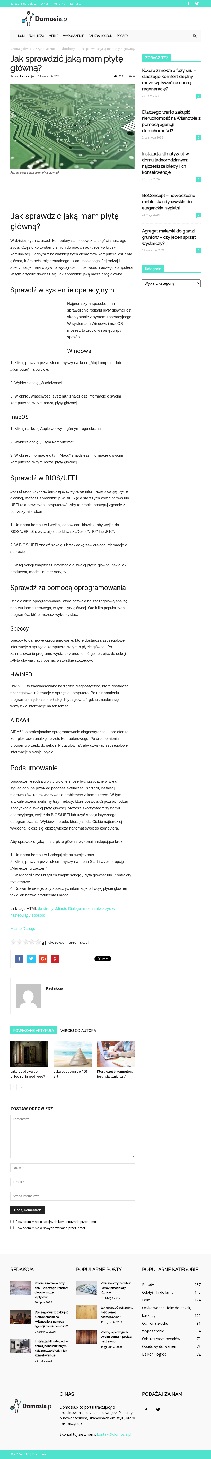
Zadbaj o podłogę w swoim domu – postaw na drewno (116, 1336)
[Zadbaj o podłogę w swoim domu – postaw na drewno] (86, 1337)
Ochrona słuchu (155, 1323)
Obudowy (67, 49)
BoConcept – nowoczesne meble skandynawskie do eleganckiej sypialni (168, 201)
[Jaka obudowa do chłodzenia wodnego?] (29, 1054)
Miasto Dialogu (22, 928)
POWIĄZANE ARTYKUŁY (33, 1031)
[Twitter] (197, 3)
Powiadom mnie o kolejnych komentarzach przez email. (57, 1222)
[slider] (25, 942)
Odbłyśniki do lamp (158, 1292)
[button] (194, 36)
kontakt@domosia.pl (114, 1434)
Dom (21, 36)
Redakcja (27, 76)
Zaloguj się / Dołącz (23, 3)
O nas (44, 3)
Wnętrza (36, 36)
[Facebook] (188, 3)
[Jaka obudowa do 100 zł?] (72, 1054)
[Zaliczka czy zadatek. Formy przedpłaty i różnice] (86, 1288)
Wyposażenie (73, 36)
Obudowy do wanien (159, 1346)
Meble (53, 36)
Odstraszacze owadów (161, 1338)
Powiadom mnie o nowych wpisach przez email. (51, 1228)
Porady (122, 36)
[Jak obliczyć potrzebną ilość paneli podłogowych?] (86, 1312)
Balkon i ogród (100, 36)
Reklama (59, 3)
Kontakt (75, 3)
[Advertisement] (140, 18)
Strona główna (20, 49)
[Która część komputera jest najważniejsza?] (116, 1054)
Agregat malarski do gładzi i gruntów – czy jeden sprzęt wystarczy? (169, 237)
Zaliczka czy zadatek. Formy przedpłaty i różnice (116, 1287)
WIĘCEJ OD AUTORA (78, 1031)
